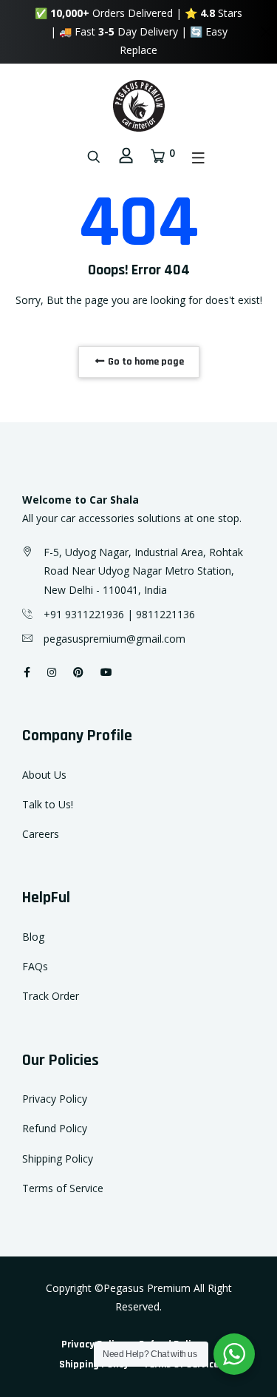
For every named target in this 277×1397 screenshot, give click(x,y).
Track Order (50, 996)
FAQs (35, 966)
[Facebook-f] (27, 672)
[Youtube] (106, 672)
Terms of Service (62, 1188)
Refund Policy (54, 1128)
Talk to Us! (47, 804)
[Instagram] (52, 672)
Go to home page (145, 361)
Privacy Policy (54, 1099)
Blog (33, 937)
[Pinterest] (78, 672)
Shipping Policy (57, 1158)
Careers (40, 834)
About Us (44, 775)
